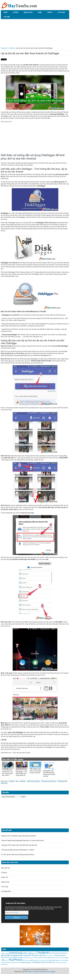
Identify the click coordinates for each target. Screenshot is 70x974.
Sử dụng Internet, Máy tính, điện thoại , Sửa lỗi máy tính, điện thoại (19, 5)
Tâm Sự (49, 12)
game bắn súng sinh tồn (24, 955)
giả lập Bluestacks (26, 957)
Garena (57, 955)
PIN (48, 960)
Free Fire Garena (61, 953)
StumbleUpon (44, 971)
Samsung (52, 960)
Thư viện (7, 17)
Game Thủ (4, 877)
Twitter (30, 971)
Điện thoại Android (33, 781)
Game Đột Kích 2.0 (50, 955)
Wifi (15, 962)
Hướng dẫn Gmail (59, 957)
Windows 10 (29, 962)
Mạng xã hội (28, 12)
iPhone (18, 959)
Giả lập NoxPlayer (42, 957)
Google (53, 957)
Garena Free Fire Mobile (15, 957)
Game (40, 12)
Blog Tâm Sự (5, 868)
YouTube (49, 962)
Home (5, 12)
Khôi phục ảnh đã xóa (49, 781)
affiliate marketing (5, 953)
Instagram (66, 957)
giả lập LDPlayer (34, 957)
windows (22, 962)
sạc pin (60, 960)
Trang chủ (4, 48)
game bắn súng (8, 955)
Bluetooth (34, 953)
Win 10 (17, 962)
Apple (20, 952)
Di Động (15, 12)
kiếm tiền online (26, 960)
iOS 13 (6, 960)
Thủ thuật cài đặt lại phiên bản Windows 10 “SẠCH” (18, 850)
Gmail (49, 957)
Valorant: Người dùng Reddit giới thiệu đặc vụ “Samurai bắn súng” (22, 840)
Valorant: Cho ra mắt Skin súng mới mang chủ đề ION (18, 836)
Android (22, 781)
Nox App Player (43, 960)
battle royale (27, 953)
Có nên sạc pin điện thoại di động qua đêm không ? (18, 854)
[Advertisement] (35, 32)
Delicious (36, 971)
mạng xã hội (37, 960)
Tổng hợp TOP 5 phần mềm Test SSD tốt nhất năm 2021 (19, 845)
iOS (2, 960)
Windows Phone (39, 962)
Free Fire (52, 953)
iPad (11, 959)
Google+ (53, 971)
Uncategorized (6, 891)
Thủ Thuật (61, 12)
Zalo (54, 962)
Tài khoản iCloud (9, 962)
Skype (56, 960)
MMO (31, 960)
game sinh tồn (40, 955)
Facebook (43, 952)
